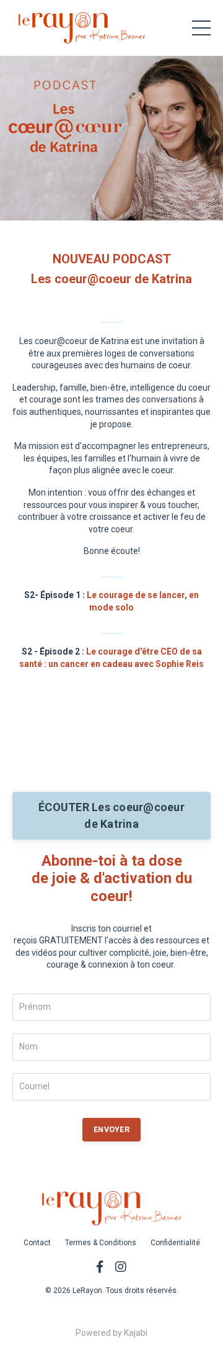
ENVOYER (111, 1129)
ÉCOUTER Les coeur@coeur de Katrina (111, 815)
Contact (37, 1242)
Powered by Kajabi (111, 1333)
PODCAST (140, 259)
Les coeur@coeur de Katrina (111, 278)
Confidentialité (175, 1242)
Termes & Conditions (100, 1242)
